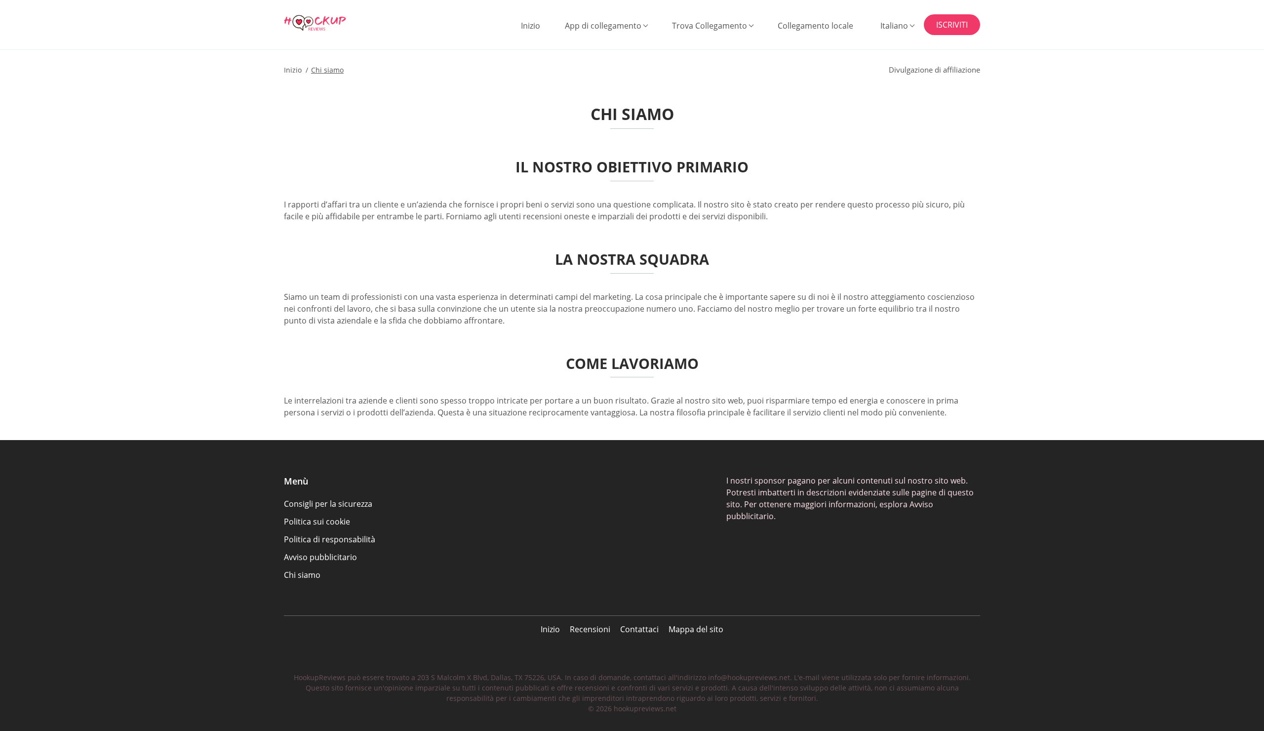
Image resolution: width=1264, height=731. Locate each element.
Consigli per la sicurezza (328, 503)
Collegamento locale (815, 25)
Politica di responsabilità (329, 539)
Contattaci (639, 629)
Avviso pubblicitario (320, 557)
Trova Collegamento (709, 25)
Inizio (530, 25)
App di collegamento (603, 25)
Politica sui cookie (317, 521)
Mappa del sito (696, 629)
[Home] (334, 23)
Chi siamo (302, 574)
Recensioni (590, 629)
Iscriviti (952, 24)
